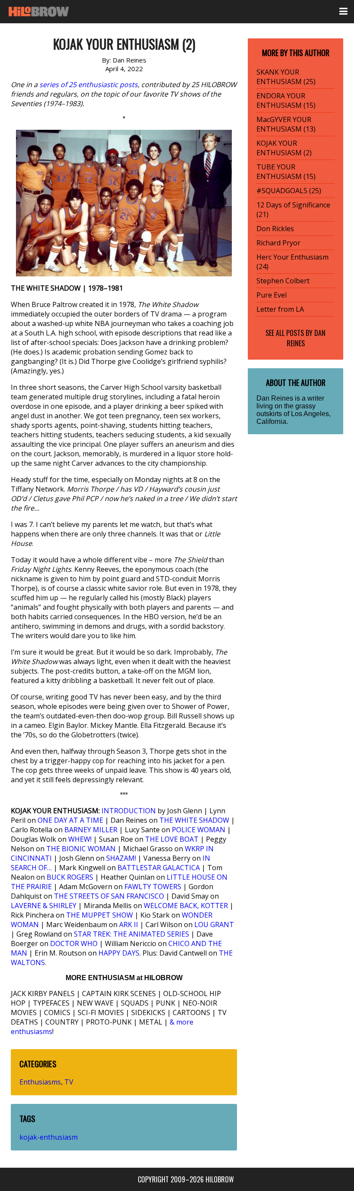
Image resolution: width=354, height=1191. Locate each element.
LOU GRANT (214, 924)
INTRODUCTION (128, 810)
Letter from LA (280, 309)
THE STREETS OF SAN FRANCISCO (109, 896)
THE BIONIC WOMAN (81, 848)
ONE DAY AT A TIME (70, 820)
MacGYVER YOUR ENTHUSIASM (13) (286, 124)
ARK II (128, 924)
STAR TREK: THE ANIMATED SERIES (131, 934)
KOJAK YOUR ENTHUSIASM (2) (284, 147)
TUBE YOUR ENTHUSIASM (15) (286, 171)
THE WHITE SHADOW (194, 820)
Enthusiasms (40, 1082)
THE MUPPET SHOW (99, 915)
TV (68, 1082)
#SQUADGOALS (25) (288, 190)
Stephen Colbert (283, 280)
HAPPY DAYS (118, 953)
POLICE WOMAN (198, 829)
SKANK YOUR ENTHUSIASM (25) (286, 76)
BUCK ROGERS (70, 877)
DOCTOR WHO (74, 943)
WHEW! (80, 839)
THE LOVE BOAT (172, 839)
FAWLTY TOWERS (152, 886)
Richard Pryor (278, 243)
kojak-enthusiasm (48, 1137)
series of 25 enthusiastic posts (88, 84)
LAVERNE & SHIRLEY (43, 905)
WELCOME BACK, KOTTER (186, 905)
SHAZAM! (121, 858)
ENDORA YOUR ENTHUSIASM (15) (286, 100)
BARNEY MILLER (90, 829)
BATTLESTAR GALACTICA (158, 867)
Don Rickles (275, 228)
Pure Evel (271, 295)
